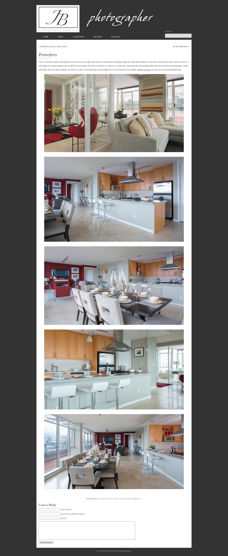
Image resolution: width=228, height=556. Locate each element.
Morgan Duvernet (143, 70)
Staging (123, 499)
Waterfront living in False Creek (53, 46)
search (168, 31)
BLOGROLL (116, 37)
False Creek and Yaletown (107, 499)
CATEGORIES (78, 37)
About (61, 37)
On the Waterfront (180, 46)
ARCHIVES (97, 37)
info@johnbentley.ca (124, 551)
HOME (46, 37)
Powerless (48, 54)
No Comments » (135, 499)
